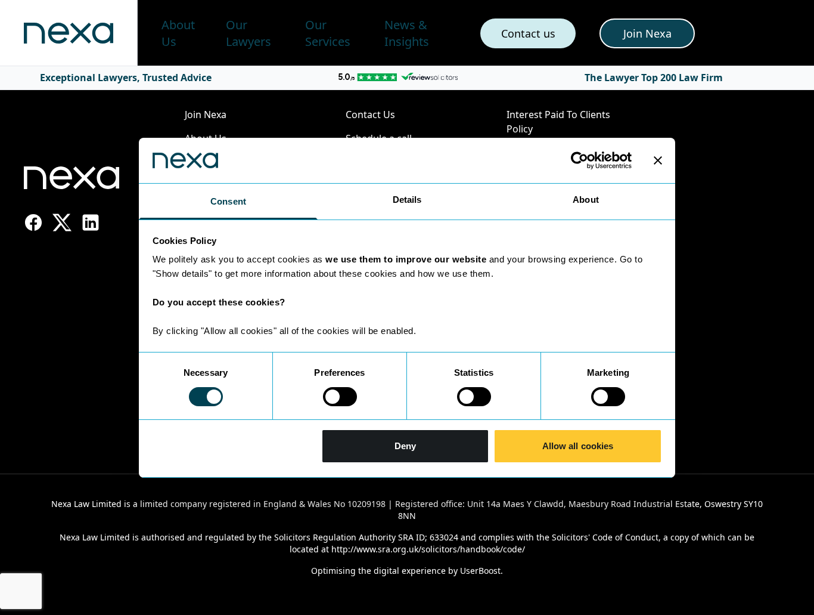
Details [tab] (407, 199)
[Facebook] (33, 222)
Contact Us (370, 114)
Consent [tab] (228, 201)
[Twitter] (62, 222)
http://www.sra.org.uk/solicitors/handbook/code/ (428, 549)
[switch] (340, 396)
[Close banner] (658, 160)
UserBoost (480, 570)
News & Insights (406, 33)
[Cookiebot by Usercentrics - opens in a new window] (579, 160)
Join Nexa (205, 114)
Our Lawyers (248, 33)
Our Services (327, 33)
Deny (405, 446)
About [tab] (586, 199)
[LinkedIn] (90, 222)
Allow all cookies (578, 446)
